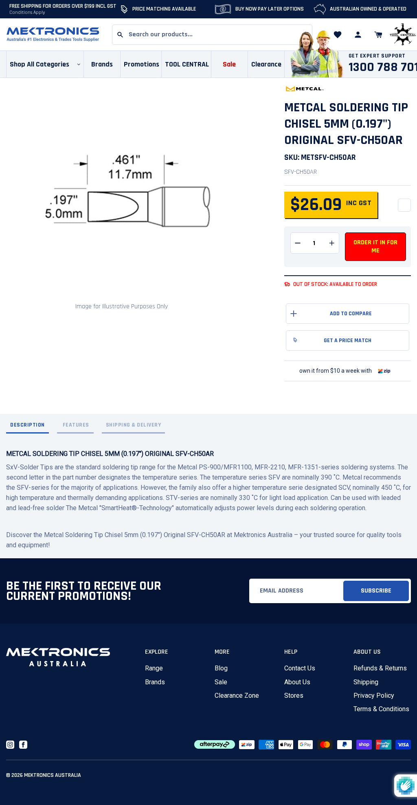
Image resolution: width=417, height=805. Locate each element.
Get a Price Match (347, 340)
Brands (155, 682)
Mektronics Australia (52, 775)
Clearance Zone (237, 695)
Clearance (266, 64)
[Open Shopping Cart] (378, 34)
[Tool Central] (402, 34)
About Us (297, 682)
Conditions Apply (27, 12)
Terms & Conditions (381, 709)
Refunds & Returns (380, 668)
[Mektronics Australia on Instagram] (10, 745)
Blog (221, 668)
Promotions (141, 64)
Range (154, 668)
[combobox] (212, 34)
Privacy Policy (373, 695)
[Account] (358, 34)
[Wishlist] (337, 34)
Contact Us (299, 668)
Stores (293, 695)
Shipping (365, 682)
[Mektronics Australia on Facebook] (23, 745)
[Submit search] (120, 34)
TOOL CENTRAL (187, 64)
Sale (221, 682)
